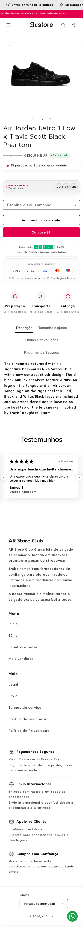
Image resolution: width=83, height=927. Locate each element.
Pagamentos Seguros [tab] (41, 352)
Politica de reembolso (28, 719)
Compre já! (41, 232)
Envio (13, 696)
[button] (8, 25)
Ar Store (48, 916)
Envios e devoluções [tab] (42, 340)
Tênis (13, 635)
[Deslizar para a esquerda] (32, 119)
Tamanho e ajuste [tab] (52, 328)
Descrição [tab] (24, 328)
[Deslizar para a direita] (51, 119)
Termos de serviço (25, 707)
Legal (13, 684)
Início (13, 624)
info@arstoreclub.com (27, 829)
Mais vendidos (21, 658)
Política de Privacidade (29, 730)
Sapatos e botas (23, 647)
